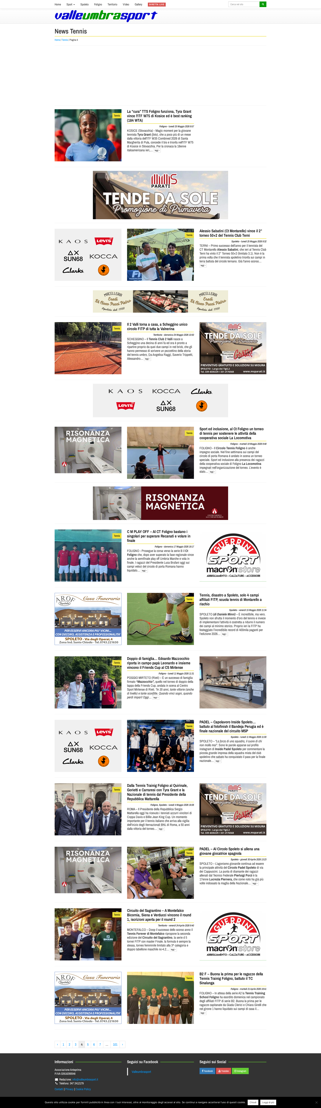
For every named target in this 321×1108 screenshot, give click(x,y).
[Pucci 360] (233, 682)
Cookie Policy (83, 1089)
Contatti (59, 1089)
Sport (70, 4)
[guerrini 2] (233, 555)
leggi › (157, 150)
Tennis (65, 39)
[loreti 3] (160, 503)
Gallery (138, 4)
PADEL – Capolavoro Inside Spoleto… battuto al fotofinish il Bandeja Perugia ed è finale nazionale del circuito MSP (232, 726)
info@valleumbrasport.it (85, 1079)
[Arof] (88, 619)
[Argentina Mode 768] (160, 400)
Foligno (98, 4)
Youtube (225, 1071)
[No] (316, 1102)
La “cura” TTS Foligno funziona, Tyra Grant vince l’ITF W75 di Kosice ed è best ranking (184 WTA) (159, 116)
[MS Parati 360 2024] (233, 348)
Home (58, 4)
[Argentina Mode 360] (88, 255)
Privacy (69, 1089)
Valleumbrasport (141, 1071)
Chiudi (253, 1102)
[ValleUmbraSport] (106, 16)
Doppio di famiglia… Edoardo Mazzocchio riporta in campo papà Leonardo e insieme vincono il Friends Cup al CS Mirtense (158, 663)
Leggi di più (268, 1102)
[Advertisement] (160, 76)
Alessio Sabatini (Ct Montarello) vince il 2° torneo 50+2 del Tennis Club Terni (231, 233)
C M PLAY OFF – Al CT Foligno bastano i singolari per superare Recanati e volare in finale (158, 536)
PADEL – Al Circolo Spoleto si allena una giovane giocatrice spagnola (230, 851)
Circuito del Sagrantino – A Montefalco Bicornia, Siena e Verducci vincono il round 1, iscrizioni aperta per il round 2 (159, 915)
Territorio (112, 4)
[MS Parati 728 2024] (160, 195)
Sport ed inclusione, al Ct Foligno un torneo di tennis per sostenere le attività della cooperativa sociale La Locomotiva (232, 433)
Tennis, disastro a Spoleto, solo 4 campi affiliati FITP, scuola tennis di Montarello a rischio (231, 599)
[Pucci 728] (160, 301)
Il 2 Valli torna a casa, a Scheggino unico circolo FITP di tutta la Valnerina (157, 326)
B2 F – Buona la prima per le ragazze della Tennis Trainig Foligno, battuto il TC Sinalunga (231, 978)
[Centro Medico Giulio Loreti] (88, 450)
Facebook (208, 1071)
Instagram (241, 1071)
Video (126, 4)
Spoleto (84, 4)
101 (115, 1044)
